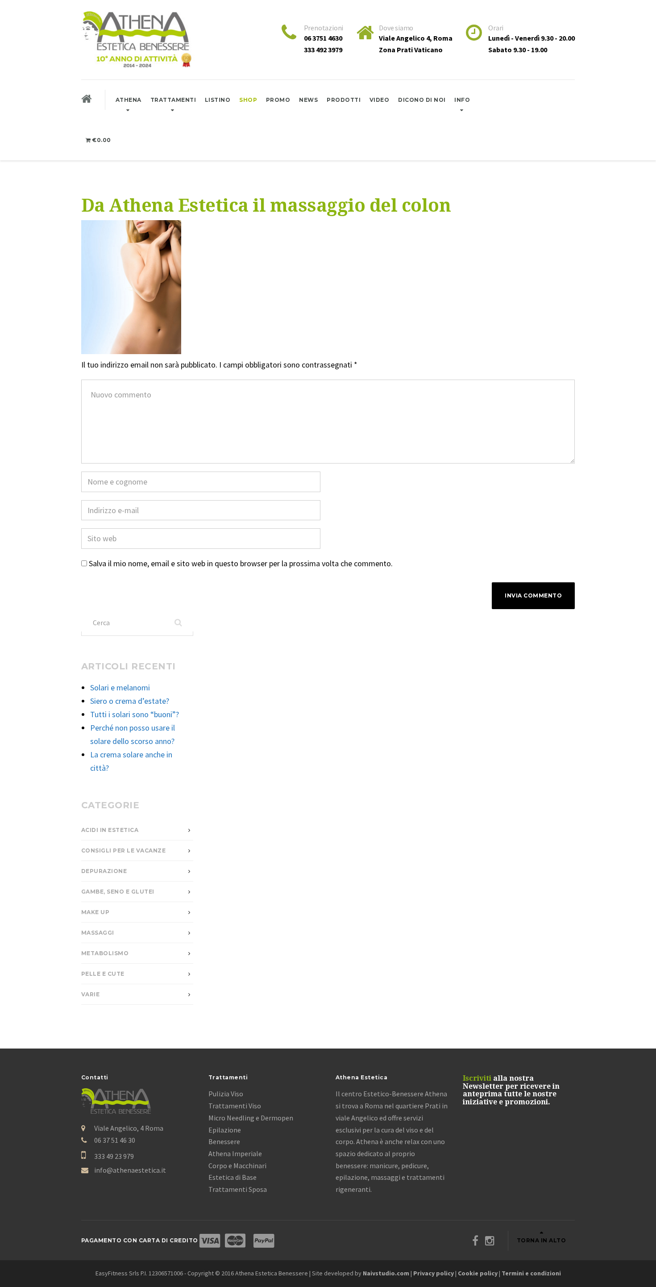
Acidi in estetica (110, 830)
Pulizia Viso (225, 1093)
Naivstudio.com (386, 1273)
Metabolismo (105, 953)
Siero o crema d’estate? (129, 701)
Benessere (224, 1141)
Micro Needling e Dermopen (250, 1117)
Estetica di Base (232, 1177)
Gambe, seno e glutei (117, 891)
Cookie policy (478, 1273)
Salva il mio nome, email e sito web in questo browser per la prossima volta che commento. (241, 563)
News (308, 99)
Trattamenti (173, 99)
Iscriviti (477, 1078)
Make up (95, 912)
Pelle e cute (103, 973)
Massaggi (97, 932)
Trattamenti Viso (234, 1105)
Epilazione (224, 1129)
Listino (218, 99)
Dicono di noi (422, 99)
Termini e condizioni (531, 1273)
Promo (278, 99)
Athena (128, 99)
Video (380, 99)
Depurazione (104, 871)
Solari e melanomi (120, 687)
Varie (90, 994)
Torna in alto (541, 1240)
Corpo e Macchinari (237, 1165)
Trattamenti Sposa (237, 1189)
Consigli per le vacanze (123, 850)
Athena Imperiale (235, 1153)
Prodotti (344, 99)
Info (462, 99)
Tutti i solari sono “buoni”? (134, 714)
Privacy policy (433, 1273)
